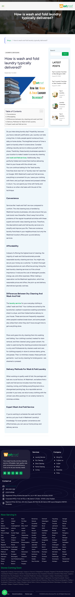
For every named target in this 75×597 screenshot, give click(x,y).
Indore (44, 535)
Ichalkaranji (24, 537)
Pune (53, 537)
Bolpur (44, 559)
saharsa (13, 528)
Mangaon (44, 537)
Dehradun (55, 552)
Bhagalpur (34, 526)
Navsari (34, 530)
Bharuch (54, 528)
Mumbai (34, 537)
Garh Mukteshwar (16, 559)
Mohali (13, 545)
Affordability (11, 117)
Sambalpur (65, 542)
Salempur (3, 556)
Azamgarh (34, 547)
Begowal (3, 545)
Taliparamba (24, 535)
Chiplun (13, 540)
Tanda (23, 545)
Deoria (64, 547)
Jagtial (23, 547)
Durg (2, 563)
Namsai (34, 521)
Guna (63, 556)
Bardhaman (4, 554)
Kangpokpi (45, 540)
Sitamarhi (24, 556)
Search (52, 50)
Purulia (44, 554)
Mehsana (65, 528)
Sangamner (65, 561)
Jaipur (64, 545)
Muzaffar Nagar (56, 549)
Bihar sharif (24, 526)
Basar (23, 519)
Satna (64, 535)
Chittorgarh (55, 545)
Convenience (11, 114)
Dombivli (44, 556)
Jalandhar (34, 545)
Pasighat (54, 521)
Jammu (23, 533)
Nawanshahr (66, 559)
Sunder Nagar (15, 533)
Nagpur (3, 559)
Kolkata (23, 554)
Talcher (3, 542)
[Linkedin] (8, 473)
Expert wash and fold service (17, 124)
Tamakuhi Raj (35, 552)
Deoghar (34, 533)
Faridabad (44, 530)
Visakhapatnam (15, 526)
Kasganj (23, 563)
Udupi (13, 535)
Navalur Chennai (5, 547)
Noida (64, 549)
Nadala (34, 559)
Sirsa (63, 530)
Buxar (43, 526)
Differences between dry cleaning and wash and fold (24, 119)
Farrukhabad (4, 549)
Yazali (12, 523)
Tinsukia (54, 523)
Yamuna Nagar (5, 533)
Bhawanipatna (25, 542)
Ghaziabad (14, 549)
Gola (22, 549)
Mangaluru (65, 533)
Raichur (13, 561)
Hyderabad (14, 547)
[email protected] (11, 486)
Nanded (34, 556)
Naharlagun (45, 521)
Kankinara (34, 554)
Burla (43, 542)
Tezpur (44, 523)
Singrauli (13, 537)
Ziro (22, 523)
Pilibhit (13, 552)
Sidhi (2, 537)
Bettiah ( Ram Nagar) (5, 529)
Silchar (64, 523)
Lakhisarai (55, 526)
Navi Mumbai (35, 561)
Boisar (23, 540)
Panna (2, 561)
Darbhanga (55, 556)
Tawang (64, 521)
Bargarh (64, 540)
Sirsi (2, 535)
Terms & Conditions (17, 594)
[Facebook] (4, 473)
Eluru (22, 559)
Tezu (2, 523)
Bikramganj (14, 556)
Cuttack (54, 542)
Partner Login (28, 594)
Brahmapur (35, 542)
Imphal (33, 540)
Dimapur (44, 561)
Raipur (33, 528)
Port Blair (24, 521)
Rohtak (54, 530)
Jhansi (33, 549)
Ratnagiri (64, 537)
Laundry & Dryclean (12, 52)
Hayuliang (55, 519)
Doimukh (44, 519)
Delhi (43, 528)
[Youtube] (16, 473)
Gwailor (34, 535)
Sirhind (44, 545)
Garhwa (44, 533)
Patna (64, 526)
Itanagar (64, 519)
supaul (23, 528)
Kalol (12, 530)
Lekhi (2, 521)
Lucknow (44, 549)
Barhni (44, 547)
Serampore (55, 559)
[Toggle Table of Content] (40, 111)
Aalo (2, 519)
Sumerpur (24, 561)
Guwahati (34, 523)
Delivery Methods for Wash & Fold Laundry (21, 122)
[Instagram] (12, 473)
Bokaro (13, 563)
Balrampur (55, 547)
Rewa (53, 535)
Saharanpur (24, 552)
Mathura (3, 552)
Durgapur (14, 554)
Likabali (13, 521)
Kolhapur (54, 561)
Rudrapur (44, 552)
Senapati (54, 540)
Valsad (23, 530)
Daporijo (54, 554)
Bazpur (64, 552)
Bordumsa (35, 519)
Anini (12, 519)
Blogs (9, 40)
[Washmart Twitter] (20, 473)
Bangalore (55, 533)
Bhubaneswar (15, 542)
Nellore (3, 526)
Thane (2, 540)
